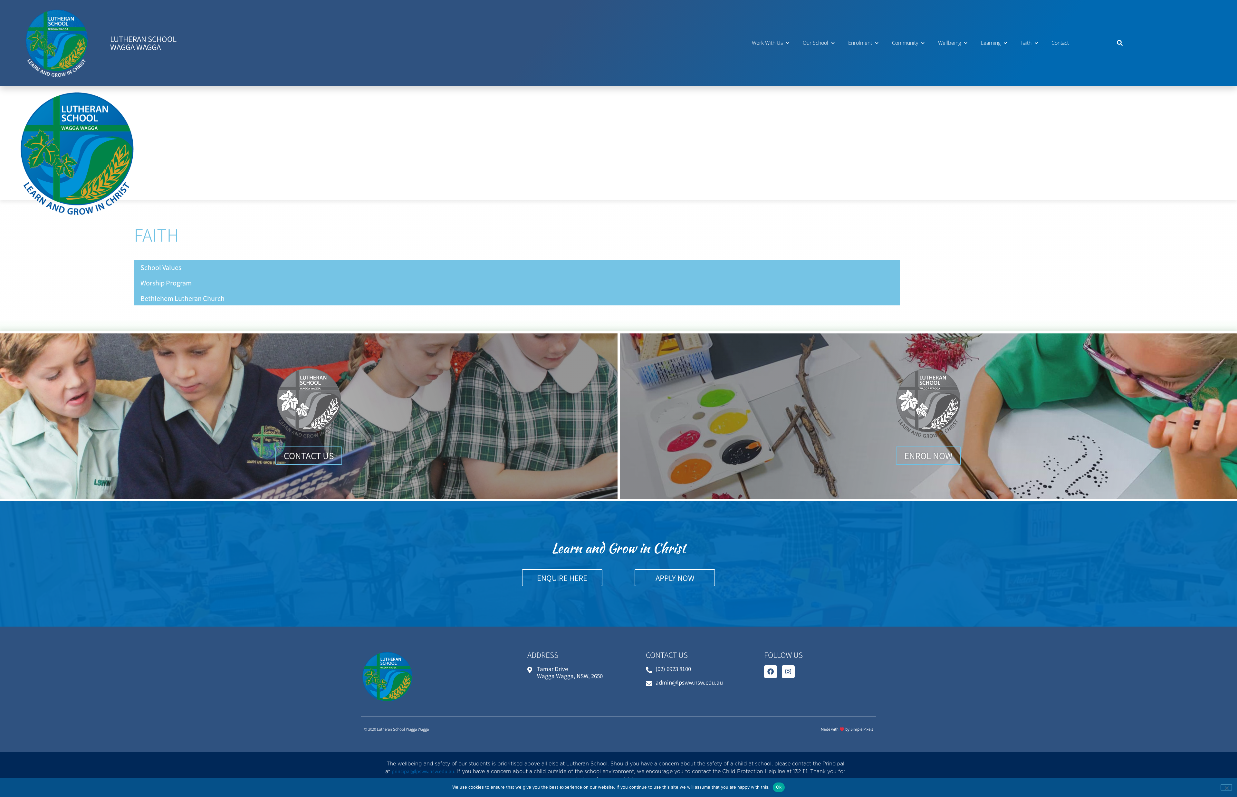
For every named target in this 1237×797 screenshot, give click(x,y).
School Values (160, 267)
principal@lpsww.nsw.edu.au (423, 771)
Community (905, 42)
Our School (815, 42)
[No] (1226, 787)
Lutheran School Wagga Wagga (143, 43)
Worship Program (166, 282)
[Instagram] (788, 671)
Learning (991, 42)
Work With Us (767, 42)
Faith (1026, 42)
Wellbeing (949, 42)
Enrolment (860, 42)
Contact (1060, 42)
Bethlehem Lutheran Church (182, 298)
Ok (779, 787)
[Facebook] (770, 671)
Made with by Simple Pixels (847, 729)
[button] (1120, 43)
